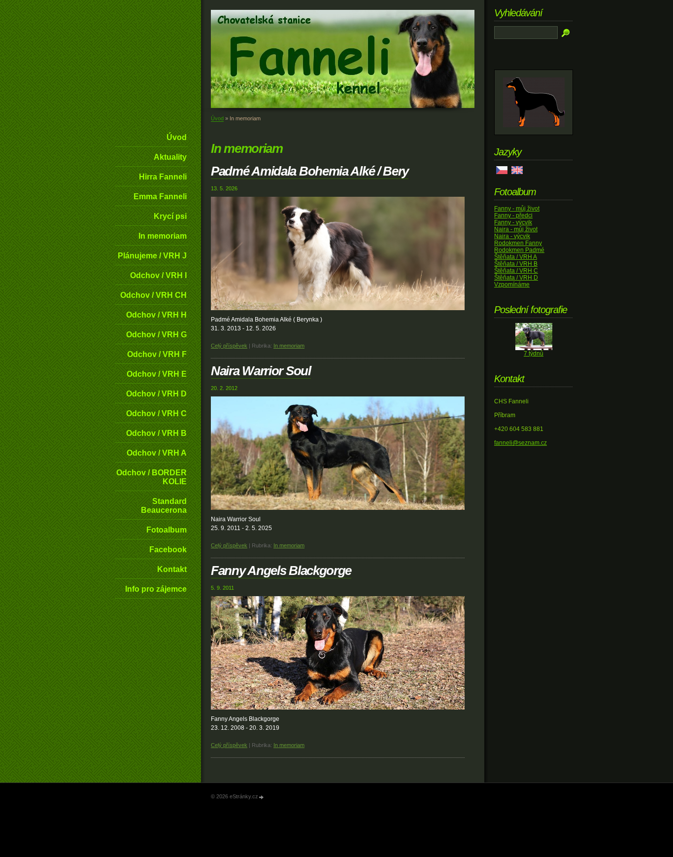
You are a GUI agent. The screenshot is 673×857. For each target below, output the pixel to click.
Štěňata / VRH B (516, 263)
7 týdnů (533, 353)
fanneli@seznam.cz (520, 442)
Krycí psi (170, 216)
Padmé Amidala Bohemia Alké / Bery (309, 171)
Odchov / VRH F (157, 354)
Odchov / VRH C (156, 413)
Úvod (177, 137)
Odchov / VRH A (157, 453)
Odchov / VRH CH (153, 295)
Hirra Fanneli (163, 177)
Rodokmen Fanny (518, 243)
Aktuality (170, 157)
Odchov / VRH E (157, 374)
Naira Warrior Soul (261, 370)
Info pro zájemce (156, 589)
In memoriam (162, 236)
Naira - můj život (516, 229)
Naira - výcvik (512, 236)
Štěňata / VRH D (516, 277)
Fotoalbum (166, 530)
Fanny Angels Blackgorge (281, 570)
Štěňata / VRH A (515, 256)
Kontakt (172, 569)
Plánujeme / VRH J (152, 255)
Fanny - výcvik (513, 222)
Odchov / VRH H (156, 315)
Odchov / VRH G (156, 334)
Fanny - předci (513, 215)
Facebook (168, 549)
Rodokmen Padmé (519, 250)
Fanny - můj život (516, 208)
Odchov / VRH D (156, 394)
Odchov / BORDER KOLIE (151, 477)
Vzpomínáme (512, 284)
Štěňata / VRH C (516, 270)
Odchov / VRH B (156, 433)
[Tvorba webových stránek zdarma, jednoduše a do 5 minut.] (261, 797)
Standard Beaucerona (164, 505)
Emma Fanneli (160, 196)
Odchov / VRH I (158, 275)
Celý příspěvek (229, 346)
